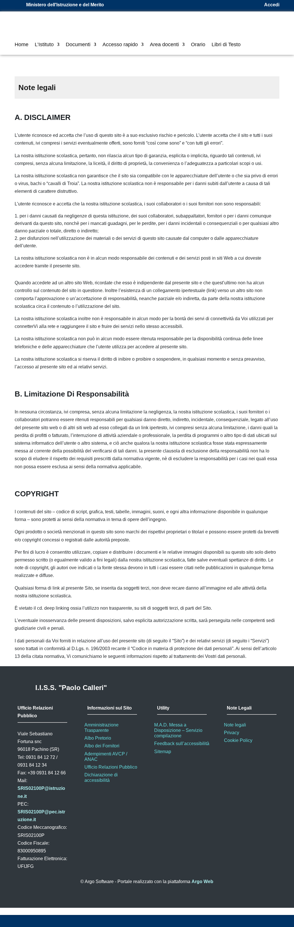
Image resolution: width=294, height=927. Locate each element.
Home (21, 44)
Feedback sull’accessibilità (181, 743)
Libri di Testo (226, 44)
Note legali (235, 724)
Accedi (271, 4)
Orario (198, 44)
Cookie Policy (238, 740)
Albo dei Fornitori (101, 745)
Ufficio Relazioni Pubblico (110, 767)
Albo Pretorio (97, 738)
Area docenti (164, 44)
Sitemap (162, 751)
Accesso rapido (120, 44)
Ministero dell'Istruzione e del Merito (65, 4)
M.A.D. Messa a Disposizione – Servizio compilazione (178, 730)
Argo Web (202, 881)
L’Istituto (44, 44)
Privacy (231, 732)
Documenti (78, 44)
